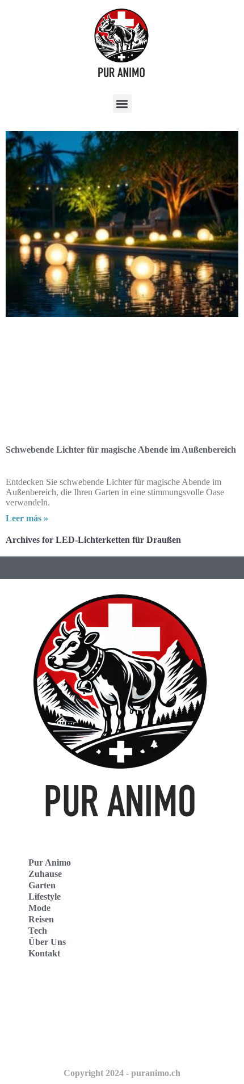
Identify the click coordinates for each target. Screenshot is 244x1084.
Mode (39, 908)
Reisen (41, 919)
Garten (42, 885)
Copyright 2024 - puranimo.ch (122, 1073)
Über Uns (47, 942)
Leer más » (27, 518)
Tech (37, 930)
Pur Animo (49, 862)
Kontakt (44, 953)
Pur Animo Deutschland (63, 994)
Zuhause (45, 874)
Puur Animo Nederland (62, 1044)
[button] (122, 103)
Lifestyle (44, 896)
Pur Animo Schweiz (55, 1019)
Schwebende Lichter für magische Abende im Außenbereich (121, 449)
